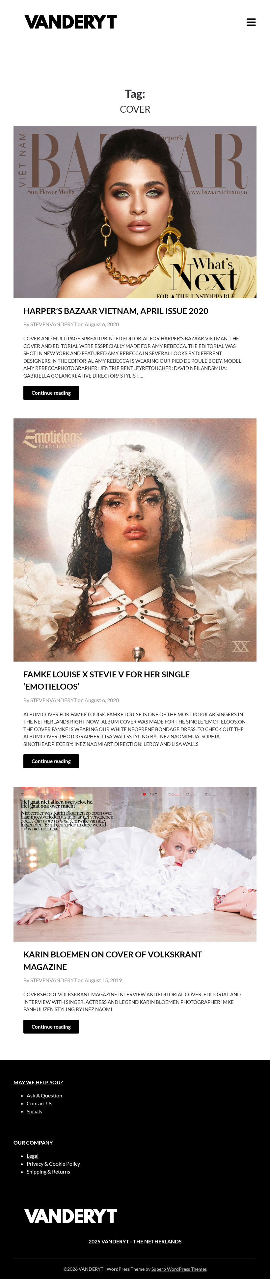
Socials (34, 1111)
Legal (33, 1155)
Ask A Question (44, 1095)
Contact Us (39, 1103)
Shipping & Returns (48, 1171)
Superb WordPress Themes (179, 1269)
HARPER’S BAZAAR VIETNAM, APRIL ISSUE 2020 (115, 311)
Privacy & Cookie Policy (53, 1163)
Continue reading (51, 393)
